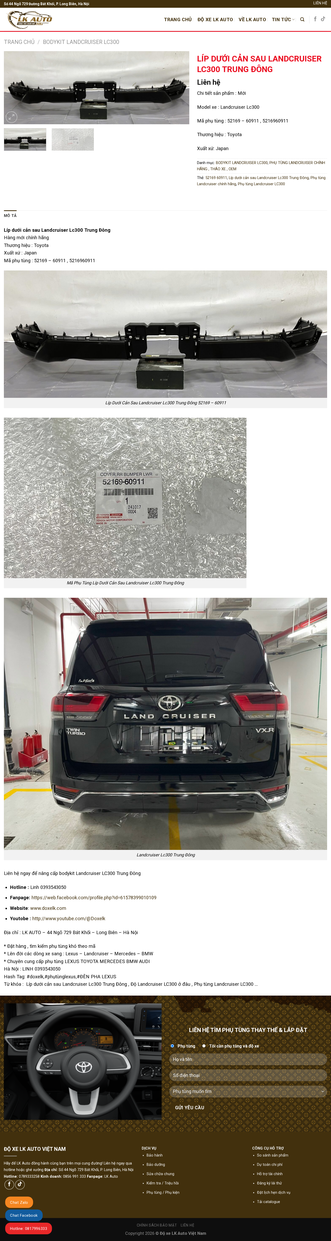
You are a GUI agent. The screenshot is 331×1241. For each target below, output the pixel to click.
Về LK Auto (252, 19)
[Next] (179, 87)
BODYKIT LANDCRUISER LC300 (81, 42)
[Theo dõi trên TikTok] (323, 19)
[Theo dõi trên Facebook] (315, 19)
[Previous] (14, 87)
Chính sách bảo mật (157, 1225)
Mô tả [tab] (10, 215)
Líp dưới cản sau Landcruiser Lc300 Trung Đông (269, 177)
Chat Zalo (19, 1202)
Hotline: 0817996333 (28, 1228)
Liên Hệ (320, 3)
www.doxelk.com (48, 908)
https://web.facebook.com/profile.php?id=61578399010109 (94, 897)
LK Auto (111, 1176)
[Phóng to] (11, 117)
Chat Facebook (24, 1215)
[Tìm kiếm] (302, 19)
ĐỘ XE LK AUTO (215, 19)
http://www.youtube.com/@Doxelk (68, 918)
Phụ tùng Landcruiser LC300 (261, 184)
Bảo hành (155, 1155)
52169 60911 (216, 177)
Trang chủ (19, 42)
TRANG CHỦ (178, 19)
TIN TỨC (281, 19)
